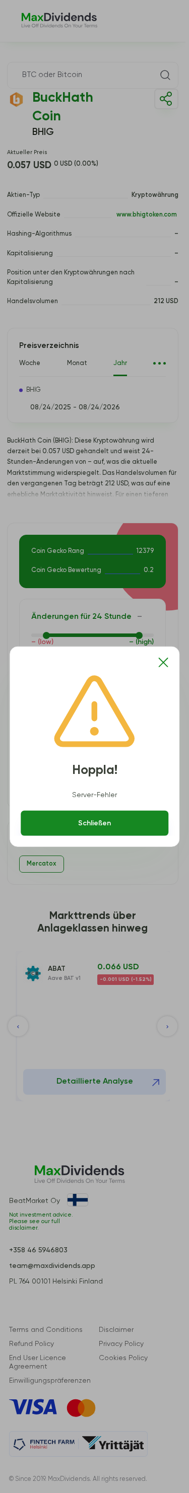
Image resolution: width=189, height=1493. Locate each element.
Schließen (94, 823)
